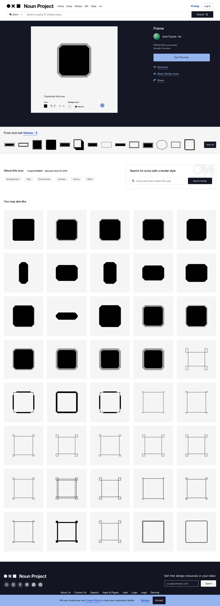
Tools (93, 6)
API (86, 6)
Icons (69, 6)
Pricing (195, 6)
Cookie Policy (93, 600)
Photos (78, 6)
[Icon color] (45, 106)
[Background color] (70, 106)
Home (60, 6)
